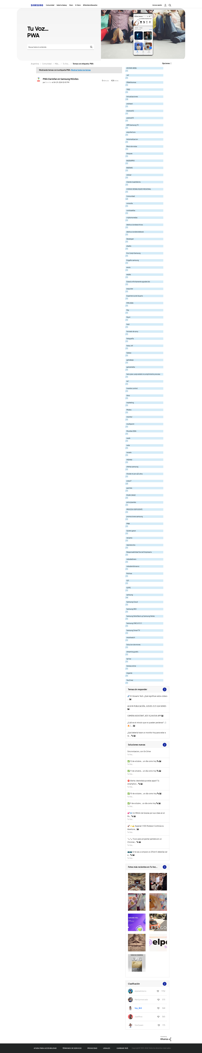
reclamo (129, 538)
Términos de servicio (72, 1048)
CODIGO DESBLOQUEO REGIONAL (138, 189)
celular (128, 175)
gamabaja (129, 360)
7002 (128, 90)
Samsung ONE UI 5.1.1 (134, 623)
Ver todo (147, 867)
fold (127, 324)
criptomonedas (131, 218)
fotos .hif (129, 346)
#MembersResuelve (90, 5)
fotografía (130, 339)
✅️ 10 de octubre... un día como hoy (142, 793)
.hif (127, 75)
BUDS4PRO (130, 161)
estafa (128, 275)
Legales (106, 1048)
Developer (130, 239)
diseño (128, 246)
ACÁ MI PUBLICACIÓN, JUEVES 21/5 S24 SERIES (146, 706)
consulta (129, 203)
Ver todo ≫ (147, 689)
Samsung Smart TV (133, 630)
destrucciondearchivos (134, 225)
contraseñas (130, 211)
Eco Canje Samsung (133, 253)
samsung (129, 595)
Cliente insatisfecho (133, 182)
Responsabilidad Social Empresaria (139, 552)
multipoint (130, 424)
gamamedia (130, 367)
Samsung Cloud (132, 602)
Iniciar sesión (157, 5)
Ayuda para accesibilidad (45, 1048)
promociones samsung (134, 517)
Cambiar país (122, 1048)
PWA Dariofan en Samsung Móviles (60, 79)
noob (128, 438)
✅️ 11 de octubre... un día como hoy (142, 771)
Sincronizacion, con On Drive (139, 751)
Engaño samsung (132, 260)
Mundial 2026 (131, 431)
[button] (137, 881)
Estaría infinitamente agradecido (138, 282)
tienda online (131, 666)
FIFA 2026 (129, 303)
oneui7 (128, 481)
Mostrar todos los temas (81, 70)
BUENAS (129, 168)
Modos (128, 410)
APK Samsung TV (132, 125)
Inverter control (132, 388)
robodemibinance (132, 566)
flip (127, 310)
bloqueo (129, 154)
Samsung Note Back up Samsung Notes (140, 616)
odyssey (129, 460)
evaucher (129, 289)
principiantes (131, 502)
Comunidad (50, 5)
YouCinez (129, 680)
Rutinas (129, 574)
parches (129, 488)
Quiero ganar (131, 531)
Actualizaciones (132, 97)
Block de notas (131, 146)
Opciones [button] (166, 63)
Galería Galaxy (62, 5)
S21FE (128, 588)
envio (128, 267)
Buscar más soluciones (147, 745)
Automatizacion (132, 139)
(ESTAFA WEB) (131, 68)
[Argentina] (37, 5)
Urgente (129, 673)
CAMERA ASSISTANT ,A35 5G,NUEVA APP (144, 716)
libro (128, 396)
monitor (129, 417)
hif (127, 381)
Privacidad (92, 1048)
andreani (129, 104)
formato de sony (132, 332)
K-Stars (78, 5)
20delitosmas (131, 82)
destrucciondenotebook (135, 232)
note (128, 445)
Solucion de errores (133, 645)
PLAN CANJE (131, 495)
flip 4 (128, 317)
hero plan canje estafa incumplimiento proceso (143, 374)
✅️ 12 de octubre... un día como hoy (142, 761)
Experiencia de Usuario (134, 296)
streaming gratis (132, 652)
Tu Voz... (130, 755)
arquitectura (130, 132)
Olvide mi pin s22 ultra (134, 474)
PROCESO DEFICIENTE (134, 509)
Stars (71, 5)
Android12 (130, 111)
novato (129, 453)
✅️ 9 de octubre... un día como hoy (141, 803)
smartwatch (130, 638)
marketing (130, 403)
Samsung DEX (131, 609)
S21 (127, 581)
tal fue (128, 659)
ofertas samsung (132, 467)
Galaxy (128, 353)
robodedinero (131, 559)
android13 (130, 118)
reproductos (130, 545)
